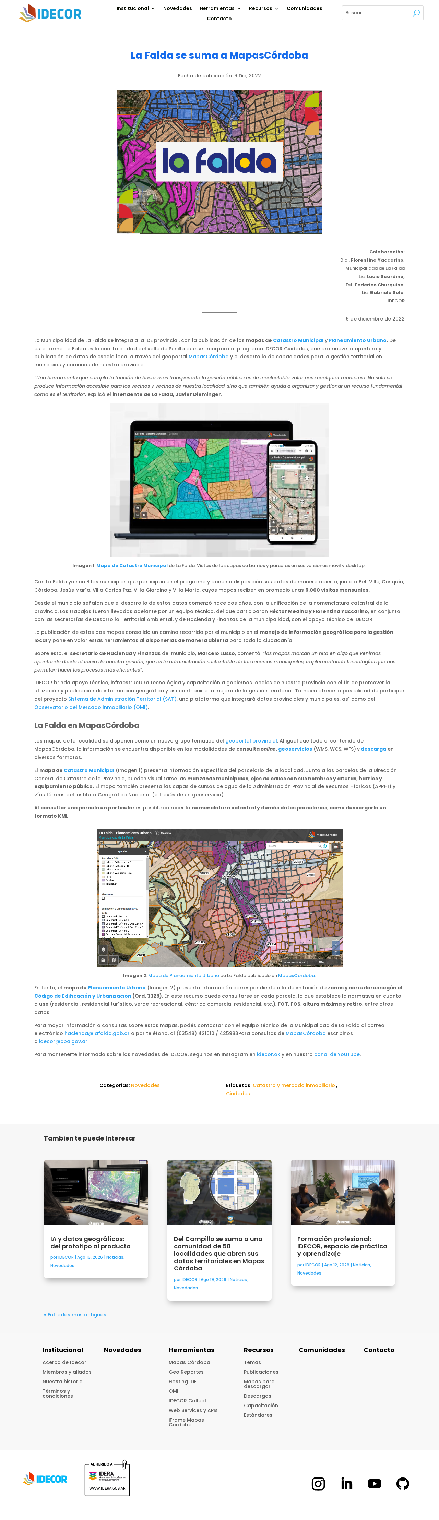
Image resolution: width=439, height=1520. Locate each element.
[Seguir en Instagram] (318, 1484)
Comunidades (304, 9)
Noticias (114, 1257)
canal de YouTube (337, 1054)
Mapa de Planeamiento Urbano (183, 975)
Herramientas (217, 9)
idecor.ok (268, 1054)
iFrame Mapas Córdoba (186, 1422)
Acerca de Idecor (64, 1362)
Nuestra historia (63, 1381)
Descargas (257, 1395)
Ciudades (238, 1093)
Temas (252, 1362)
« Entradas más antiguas (75, 1314)
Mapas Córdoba (189, 1362)
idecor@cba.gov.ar (63, 1041)
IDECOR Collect (187, 1400)
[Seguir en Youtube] (374, 1484)
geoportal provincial (251, 740)
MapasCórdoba (209, 356)
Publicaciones (261, 1371)
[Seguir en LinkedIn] (346, 1484)
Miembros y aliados (67, 1371)
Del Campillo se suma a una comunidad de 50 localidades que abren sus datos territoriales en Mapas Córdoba (219, 1253)
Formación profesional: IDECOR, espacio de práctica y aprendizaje (342, 1246)
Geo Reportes (186, 1371)
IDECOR (66, 1257)
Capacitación (261, 1405)
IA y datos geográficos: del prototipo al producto (91, 1242)
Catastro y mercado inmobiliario (294, 1085)
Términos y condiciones (58, 1393)
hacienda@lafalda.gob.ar (97, 1033)
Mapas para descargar (259, 1384)
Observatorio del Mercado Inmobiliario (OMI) (91, 707)
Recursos (260, 9)
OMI (173, 1391)
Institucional (133, 9)
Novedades (177, 9)
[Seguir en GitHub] (403, 1484)
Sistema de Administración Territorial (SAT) (122, 699)
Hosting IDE (183, 1381)
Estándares (258, 1415)
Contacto (219, 19)
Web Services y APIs (193, 1410)
